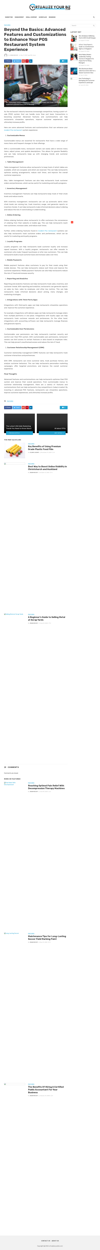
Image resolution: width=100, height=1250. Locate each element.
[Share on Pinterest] (27, 61)
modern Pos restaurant (13, 130)
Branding (52, 17)
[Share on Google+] (23, 61)
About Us (55, 1241)
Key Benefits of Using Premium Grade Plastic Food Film (44, 447)
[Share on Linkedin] (30, 61)
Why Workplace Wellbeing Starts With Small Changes (87, 37)
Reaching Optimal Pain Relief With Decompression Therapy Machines (46, 787)
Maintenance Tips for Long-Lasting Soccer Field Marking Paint (47, 937)
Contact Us (45, 1241)
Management (19, 17)
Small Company (31, 17)
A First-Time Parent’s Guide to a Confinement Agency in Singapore (86, 47)
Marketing (9, 17)
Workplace (43, 17)
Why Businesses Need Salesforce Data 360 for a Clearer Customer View (87, 71)
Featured (7, 25)
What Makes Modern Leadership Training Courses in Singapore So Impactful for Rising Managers (86, 59)
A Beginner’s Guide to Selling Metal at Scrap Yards (46, 618)
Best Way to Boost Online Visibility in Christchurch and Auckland (47, 467)
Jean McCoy (14, 55)
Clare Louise (34, 452)
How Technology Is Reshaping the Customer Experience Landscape (87, 80)
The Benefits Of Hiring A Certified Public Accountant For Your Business (46, 1090)
